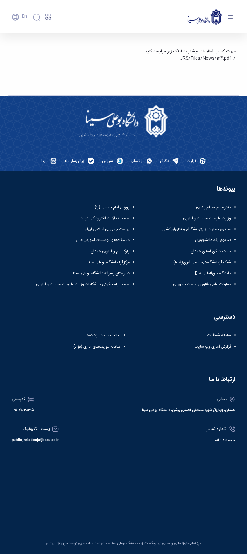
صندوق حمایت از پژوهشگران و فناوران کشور (196, 229)
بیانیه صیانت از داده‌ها (103, 335)
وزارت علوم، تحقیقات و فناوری (207, 218)
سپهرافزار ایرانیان (57, 543)
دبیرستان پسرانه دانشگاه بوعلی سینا (101, 273)
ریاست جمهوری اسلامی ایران (107, 229)
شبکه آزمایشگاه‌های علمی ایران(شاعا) (202, 262)
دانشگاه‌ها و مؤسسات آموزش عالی (103, 240)
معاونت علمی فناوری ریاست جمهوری (202, 284)
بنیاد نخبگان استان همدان (211, 251)
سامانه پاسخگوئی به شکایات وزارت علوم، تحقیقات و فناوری (83, 284)
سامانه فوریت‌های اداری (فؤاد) (96, 346)
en (24, 16)
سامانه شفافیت (219, 335)
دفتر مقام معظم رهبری (213, 207)
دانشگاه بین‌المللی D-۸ (213, 273)
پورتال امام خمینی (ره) (112, 207)
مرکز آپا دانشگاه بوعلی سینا (109, 262)
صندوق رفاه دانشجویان (213, 240)
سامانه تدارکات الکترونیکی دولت (105, 218)
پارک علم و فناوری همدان (110, 251)
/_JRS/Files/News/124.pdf (207, 58)
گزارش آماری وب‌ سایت (213, 346)
